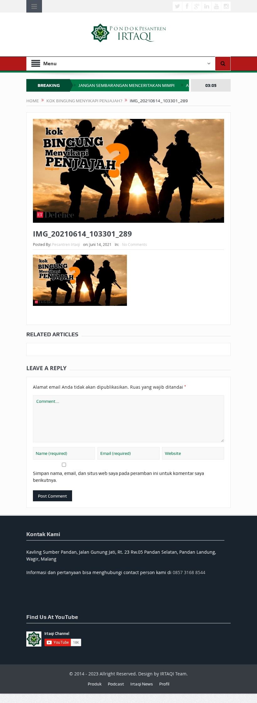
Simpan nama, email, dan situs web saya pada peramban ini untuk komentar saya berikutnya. (118, 477)
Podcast (116, 683)
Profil (164, 683)
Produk (95, 683)
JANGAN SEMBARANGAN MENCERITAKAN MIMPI (126, 85)
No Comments (134, 244)
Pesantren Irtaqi (66, 244)
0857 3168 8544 (189, 572)
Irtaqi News (141, 683)
